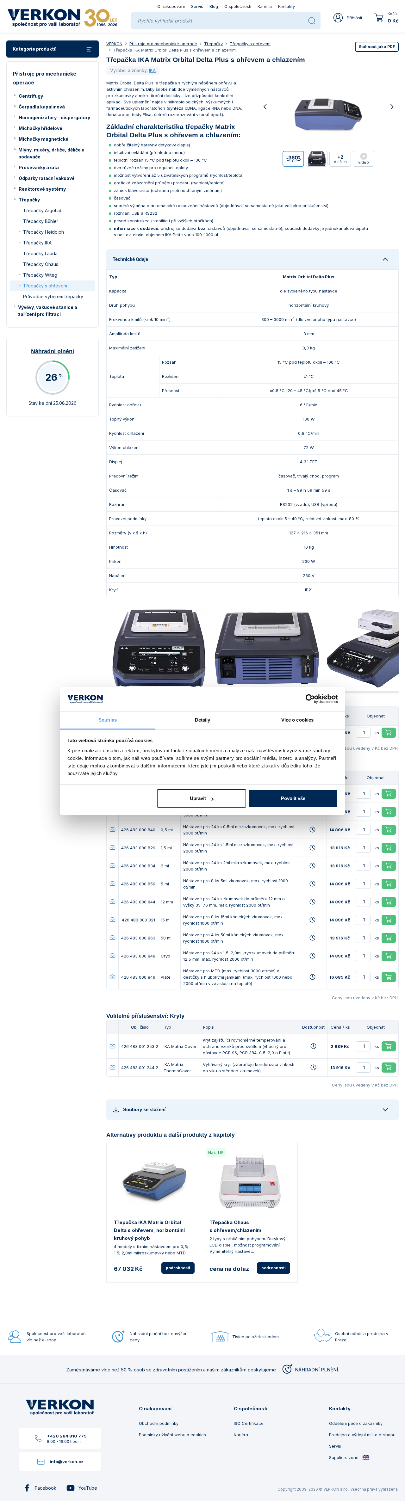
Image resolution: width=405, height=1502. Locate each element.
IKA (152, 70)
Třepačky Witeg (40, 275)
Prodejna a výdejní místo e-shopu (362, 1434)
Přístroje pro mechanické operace (163, 43)
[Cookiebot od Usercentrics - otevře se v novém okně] (310, 699)
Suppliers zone (344, 1457)
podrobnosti (178, 1267)
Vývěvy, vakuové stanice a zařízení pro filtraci (47, 311)
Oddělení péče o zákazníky (356, 1423)
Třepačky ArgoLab (43, 210)
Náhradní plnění (52, 351)
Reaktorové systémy (42, 189)
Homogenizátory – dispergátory (54, 117)
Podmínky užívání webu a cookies (172, 1434)
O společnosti (237, 6)
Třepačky (29, 199)
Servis (197, 6)
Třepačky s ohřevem (45, 285)
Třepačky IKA (37, 242)
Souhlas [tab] (107, 720)
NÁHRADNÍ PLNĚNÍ (316, 1370)
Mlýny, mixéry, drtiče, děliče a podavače (51, 153)
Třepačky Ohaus (40, 264)
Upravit (198, 798)
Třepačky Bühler (40, 221)
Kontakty (286, 6)
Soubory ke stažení (144, 1109)
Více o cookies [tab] (297, 720)
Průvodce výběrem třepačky (53, 296)
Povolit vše (293, 798)
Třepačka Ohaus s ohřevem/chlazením (235, 1226)
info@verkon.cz (67, 1461)
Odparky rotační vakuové (47, 178)
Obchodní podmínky (158, 1423)
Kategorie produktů (35, 49)
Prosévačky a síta (39, 167)
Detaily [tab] (202, 720)
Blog (213, 6)
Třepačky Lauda (40, 253)
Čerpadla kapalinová (42, 106)
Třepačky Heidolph (43, 232)
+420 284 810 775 (67, 1435)
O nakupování (171, 6)
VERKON (114, 43)
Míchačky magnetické (43, 139)
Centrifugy (31, 96)
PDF (377, 46)
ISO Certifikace (249, 1423)
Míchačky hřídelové (40, 128)
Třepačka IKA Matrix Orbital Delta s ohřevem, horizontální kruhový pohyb (149, 1230)
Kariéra (265, 6)
